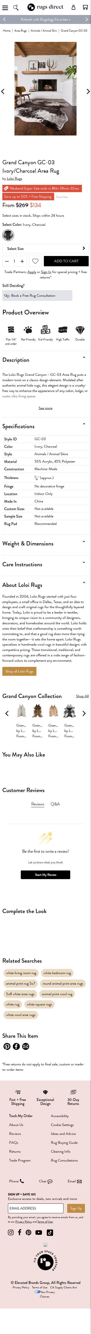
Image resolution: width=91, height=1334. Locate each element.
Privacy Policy (23, 1222)
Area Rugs (20, 30)
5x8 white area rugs (20, 994)
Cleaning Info (60, 1151)
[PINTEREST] (28, 1232)
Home (6, 30)
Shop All (82, 696)
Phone (14, 1181)
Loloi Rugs (14, 178)
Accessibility (60, 1116)
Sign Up (76, 1208)
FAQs (13, 1142)
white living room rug (21, 973)
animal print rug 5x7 (20, 983)
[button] (85, 7)
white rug (12, 1004)
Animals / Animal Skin (44, 30)
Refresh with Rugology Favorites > (45, 19)
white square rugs (39, 1004)
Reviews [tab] (37, 804)
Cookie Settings (62, 1125)
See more (45, 408)
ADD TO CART (66, 261)
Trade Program (20, 1160)
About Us (16, 1125)
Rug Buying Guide (64, 1142)
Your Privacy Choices (47, 1294)
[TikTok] (50, 1232)
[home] (45, 10)
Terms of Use (45, 1222)
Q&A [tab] (55, 804)
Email (72, 1181)
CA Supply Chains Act (63, 1287)
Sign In (46, 272)
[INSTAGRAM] (11, 1232)
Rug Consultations (64, 1160)
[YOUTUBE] (38, 1232)
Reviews (15, 1134)
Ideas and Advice (63, 1134)
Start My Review (45, 874)
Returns (15, 1151)
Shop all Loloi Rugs (19, 671)
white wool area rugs (20, 1015)
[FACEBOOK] (19, 1232)
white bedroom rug (57, 973)
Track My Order (20, 1115)
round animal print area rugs (63, 983)
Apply (32, 272)
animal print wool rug (57, 994)
